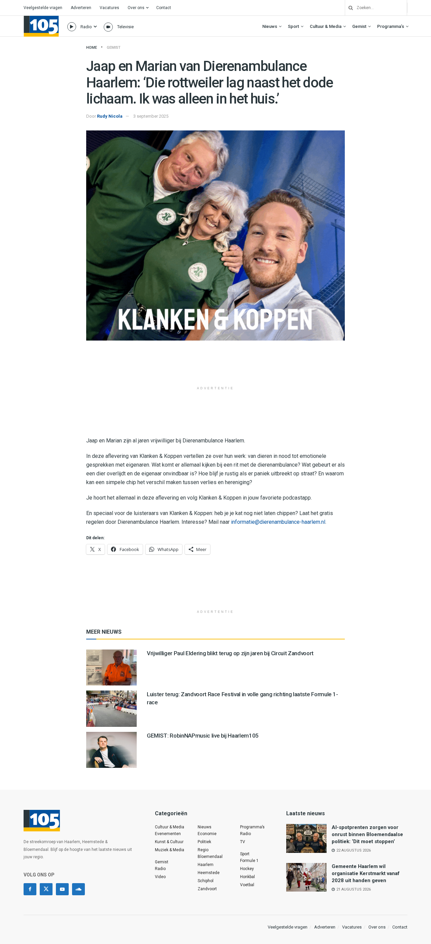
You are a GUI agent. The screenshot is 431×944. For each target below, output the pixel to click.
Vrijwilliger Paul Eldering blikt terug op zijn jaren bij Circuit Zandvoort (230, 653)
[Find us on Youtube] (62, 889)
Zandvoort (207, 889)
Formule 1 (249, 860)
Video (160, 876)
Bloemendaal (210, 856)
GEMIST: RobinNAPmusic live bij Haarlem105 (203, 735)
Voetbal (247, 884)
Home (91, 47)
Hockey (247, 868)
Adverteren (81, 7)
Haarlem (205, 864)
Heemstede (209, 872)
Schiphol (205, 880)
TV (242, 841)
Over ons (136, 7)
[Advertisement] (215, 366)
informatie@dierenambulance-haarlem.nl (278, 522)
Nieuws (269, 26)
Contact (163, 7)
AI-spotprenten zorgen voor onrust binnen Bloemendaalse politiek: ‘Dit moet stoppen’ (367, 834)
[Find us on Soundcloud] (78, 889)
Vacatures (109, 7)
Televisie (125, 26)
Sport (293, 26)
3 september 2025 (150, 116)
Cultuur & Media (325, 26)
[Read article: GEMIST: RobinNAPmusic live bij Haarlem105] (111, 750)
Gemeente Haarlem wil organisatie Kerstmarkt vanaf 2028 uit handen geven (366, 873)
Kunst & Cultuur (169, 841)
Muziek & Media (169, 850)
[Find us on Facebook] (30, 889)
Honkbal (247, 876)
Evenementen (168, 833)
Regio (203, 850)
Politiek (204, 841)
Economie (207, 833)
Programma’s (390, 26)
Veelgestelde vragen (43, 7)
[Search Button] (348, 7)
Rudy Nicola (110, 116)
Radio (86, 26)
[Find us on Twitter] (46, 889)
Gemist (359, 26)
